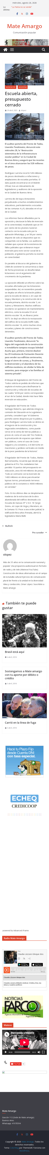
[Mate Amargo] (24, 40)
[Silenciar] (39, 1052)
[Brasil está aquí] (24, 615)
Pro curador (38, 532)
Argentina (23, 87)
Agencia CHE (10, 87)
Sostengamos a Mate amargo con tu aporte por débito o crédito (23, 674)
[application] (24, 1042)
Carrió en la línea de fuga (20, 722)
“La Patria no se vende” (21, 7)
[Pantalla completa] (43, 1052)
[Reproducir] (5, 1052)
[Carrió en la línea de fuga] (24, 695)
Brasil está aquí (14, 652)
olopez (23, 110)
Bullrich (9, 526)
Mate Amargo (24, 26)
